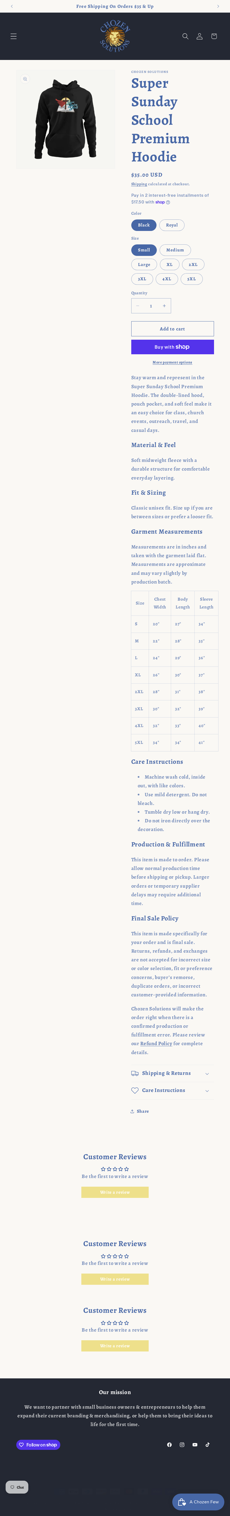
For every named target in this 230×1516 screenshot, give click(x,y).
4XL (166, 279)
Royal (172, 225)
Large (144, 264)
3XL (142, 279)
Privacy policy (167, 1503)
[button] (13, 36)
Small (144, 250)
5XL (191, 279)
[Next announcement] (218, 6)
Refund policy (137, 1503)
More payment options (172, 362)
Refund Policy (156, 1043)
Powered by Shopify (78, 1503)
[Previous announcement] (12, 6)
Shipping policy (118, 1509)
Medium (175, 250)
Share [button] (143, 1111)
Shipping (139, 184)
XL (170, 264)
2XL (193, 264)
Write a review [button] (115, 1192)
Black (144, 225)
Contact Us (110, 1503)
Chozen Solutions (46, 1503)
